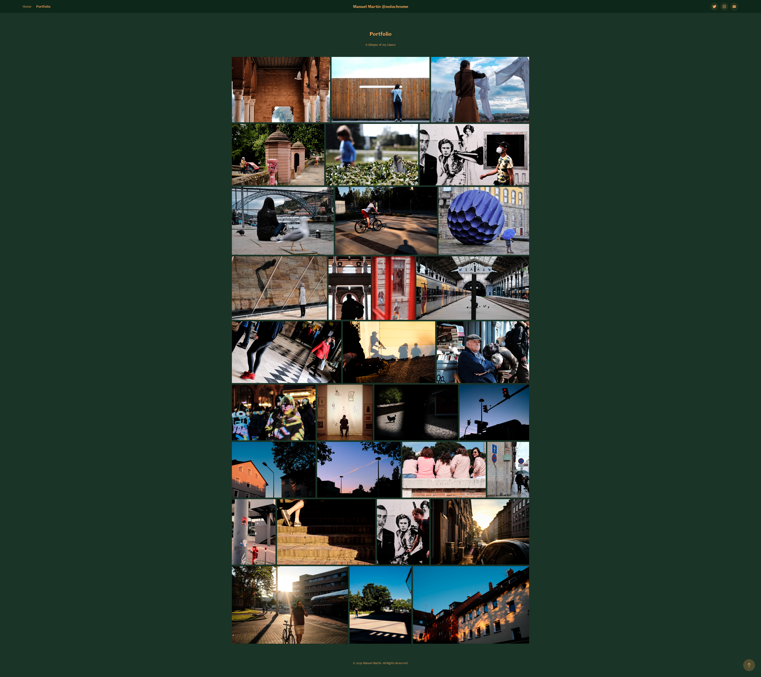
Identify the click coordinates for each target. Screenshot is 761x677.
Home (27, 6)
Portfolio (43, 6)
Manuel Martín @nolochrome (380, 6)
